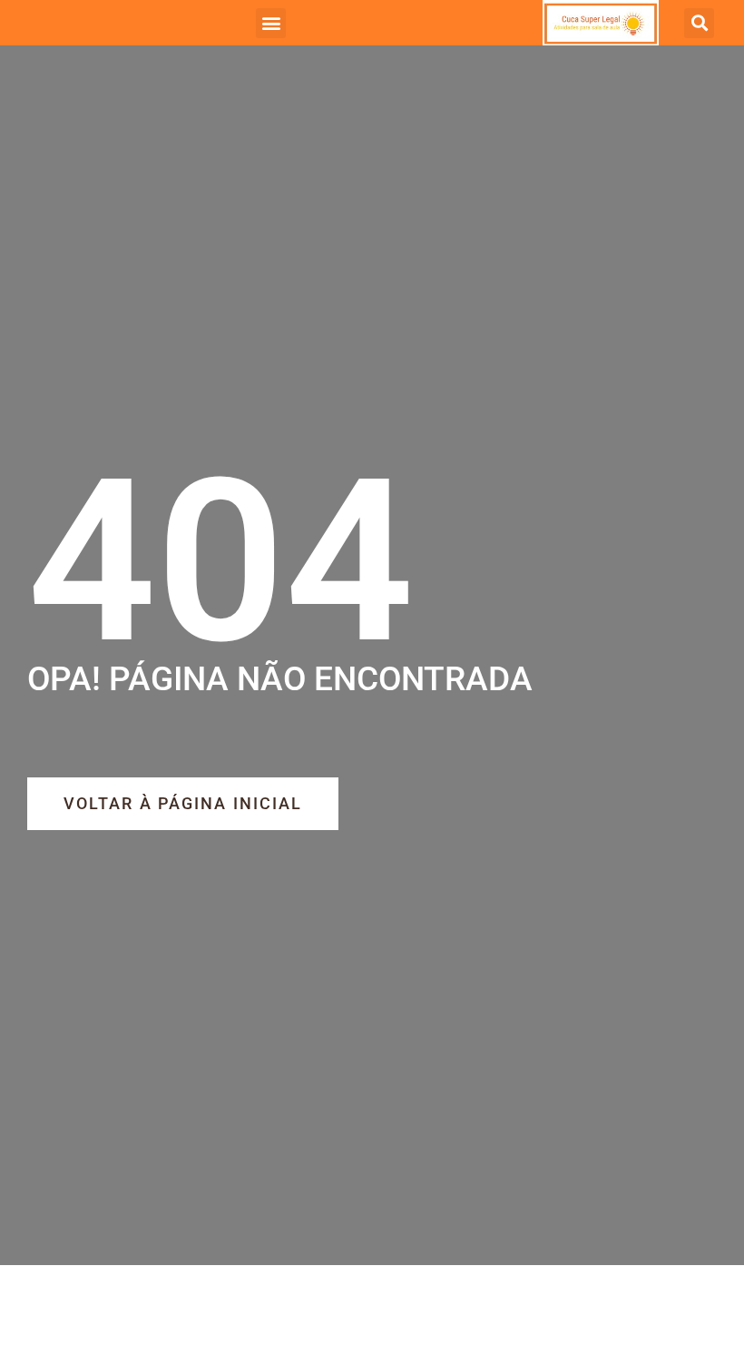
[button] (271, 23)
